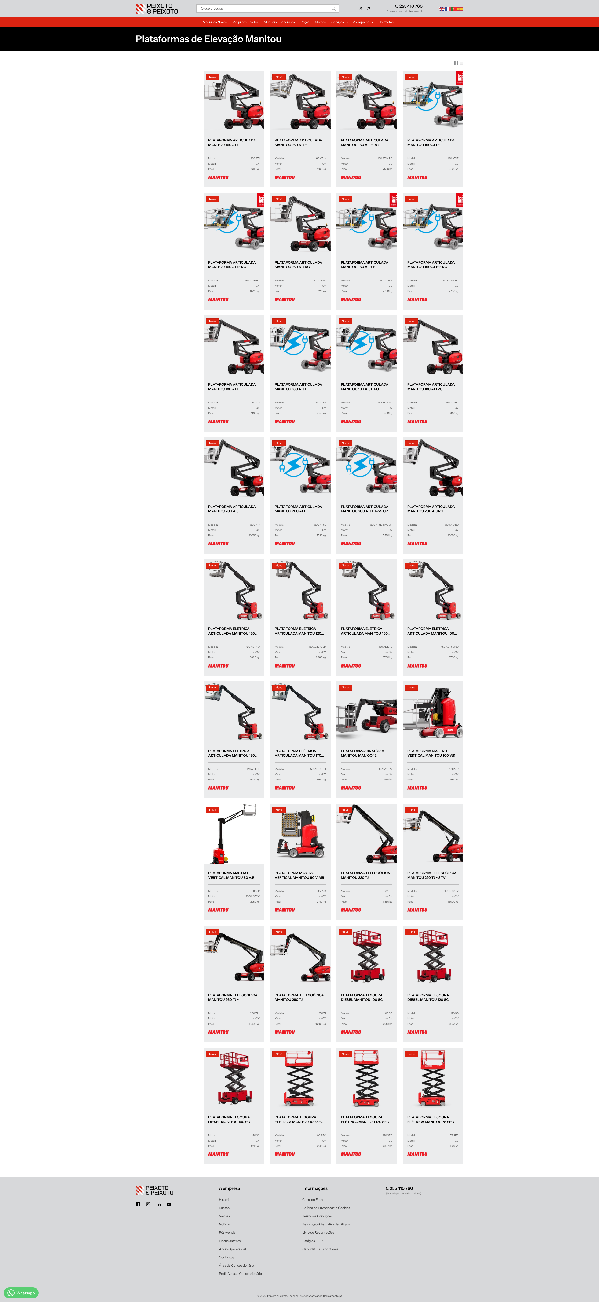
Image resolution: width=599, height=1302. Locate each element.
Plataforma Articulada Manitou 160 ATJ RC (298, 264)
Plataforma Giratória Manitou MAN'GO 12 (362, 753)
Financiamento (230, 1241)
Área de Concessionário (236, 1265)
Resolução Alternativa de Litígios (326, 1224)
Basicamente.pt (332, 1296)
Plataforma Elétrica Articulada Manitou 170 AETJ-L (231, 753)
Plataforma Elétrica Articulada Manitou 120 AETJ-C (231, 631)
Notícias (225, 1224)
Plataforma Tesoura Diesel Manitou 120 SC (428, 997)
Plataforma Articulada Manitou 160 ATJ (232, 142)
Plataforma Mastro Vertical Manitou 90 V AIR (299, 875)
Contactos (226, 1257)
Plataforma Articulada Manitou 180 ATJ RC (431, 386)
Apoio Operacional (232, 1249)
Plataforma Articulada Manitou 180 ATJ (232, 386)
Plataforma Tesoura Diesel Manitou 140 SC (229, 1119)
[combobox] (267, 8)
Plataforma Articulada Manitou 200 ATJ (232, 509)
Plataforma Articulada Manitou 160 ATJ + (298, 142)
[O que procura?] (334, 8)
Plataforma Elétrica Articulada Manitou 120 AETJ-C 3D (298, 631)
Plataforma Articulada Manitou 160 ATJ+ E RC (431, 264)
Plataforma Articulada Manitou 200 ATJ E (298, 509)
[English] (442, 8)
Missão (224, 1208)
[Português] (454, 8)
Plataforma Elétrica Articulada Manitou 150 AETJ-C (364, 631)
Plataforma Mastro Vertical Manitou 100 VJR (431, 753)
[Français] (448, 8)
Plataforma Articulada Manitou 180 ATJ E (298, 386)
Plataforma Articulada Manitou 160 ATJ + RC (364, 142)
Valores (224, 1216)
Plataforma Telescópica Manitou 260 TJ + (232, 997)
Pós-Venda (227, 1232)
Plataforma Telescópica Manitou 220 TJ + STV (432, 875)
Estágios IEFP (312, 1241)
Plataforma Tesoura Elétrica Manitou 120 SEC (365, 1119)
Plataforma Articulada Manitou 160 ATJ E (431, 142)
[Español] (460, 8)
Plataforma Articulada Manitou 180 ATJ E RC (364, 386)
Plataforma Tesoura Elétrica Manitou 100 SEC (299, 1119)
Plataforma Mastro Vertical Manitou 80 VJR (231, 875)
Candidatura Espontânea (320, 1249)
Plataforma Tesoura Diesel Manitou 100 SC (362, 997)
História (224, 1200)
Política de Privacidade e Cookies (326, 1208)
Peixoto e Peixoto (277, 1296)
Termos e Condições (317, 1216)
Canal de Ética (312, 1200)
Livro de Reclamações (318, 1232)
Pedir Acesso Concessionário (240, 1274)
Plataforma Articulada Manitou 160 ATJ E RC (232, 264)
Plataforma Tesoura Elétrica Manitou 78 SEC (430, 1119)
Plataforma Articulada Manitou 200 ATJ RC (431, 509)
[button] (368, 9)
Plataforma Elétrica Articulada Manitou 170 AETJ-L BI (298, 753)
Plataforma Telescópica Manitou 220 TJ (365, 875)
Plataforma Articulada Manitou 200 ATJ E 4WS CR (364, 509)
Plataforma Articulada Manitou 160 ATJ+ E (364, 264)
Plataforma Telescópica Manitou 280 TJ (299, 997)
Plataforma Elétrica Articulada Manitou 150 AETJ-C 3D (430, 631)
